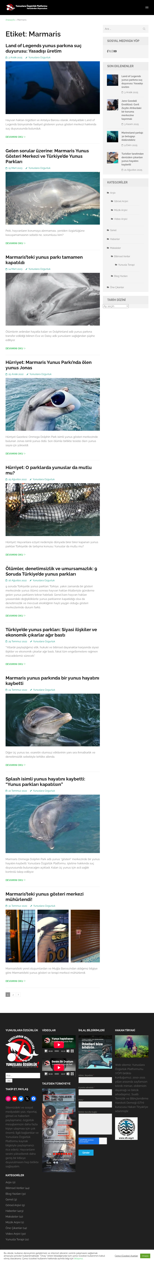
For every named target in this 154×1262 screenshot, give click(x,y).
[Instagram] (112, 51)
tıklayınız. (78, 1258)
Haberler (115, 239)
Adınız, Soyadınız (86, 1075)
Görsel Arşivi (121, 201)
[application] (59, 1044)
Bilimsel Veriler (122, 256)
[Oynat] (46, 1051)
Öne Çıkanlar (117, 287)
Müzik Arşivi (120, 210)
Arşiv (113, 192)
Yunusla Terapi (126, 264)
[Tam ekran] (72, 1051)
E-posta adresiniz (87, 1088)
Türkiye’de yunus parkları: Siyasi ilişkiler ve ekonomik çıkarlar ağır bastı (51, 632)
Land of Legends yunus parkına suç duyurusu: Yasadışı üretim (44, 48)
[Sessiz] (67, 1051)
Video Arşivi (120, 219)
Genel (113, 230)
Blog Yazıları (121, 276)
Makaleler (115, 248)
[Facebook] (108, 51)
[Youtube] (115, 51)
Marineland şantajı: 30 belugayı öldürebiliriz (132, 136)
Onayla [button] (145, 1256)
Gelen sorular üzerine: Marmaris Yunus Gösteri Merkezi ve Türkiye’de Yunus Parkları (47, 156)
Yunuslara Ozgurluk (39, 57)
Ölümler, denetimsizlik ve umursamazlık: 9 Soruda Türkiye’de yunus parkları (51, 571)
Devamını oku (14, 137)
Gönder (86, 1152)
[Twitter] (110, 51)
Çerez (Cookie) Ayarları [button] (126, 1255)
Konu (81, 1100)
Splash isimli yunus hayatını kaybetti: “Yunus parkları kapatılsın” (45, 781)
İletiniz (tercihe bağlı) (88, 1112)
